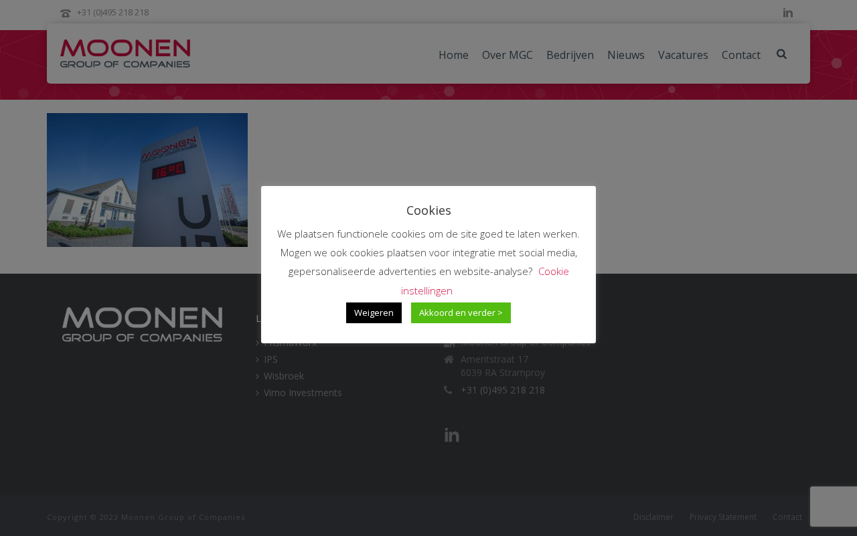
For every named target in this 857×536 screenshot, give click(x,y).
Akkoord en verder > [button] (461, 312)
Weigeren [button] (374, 312)
